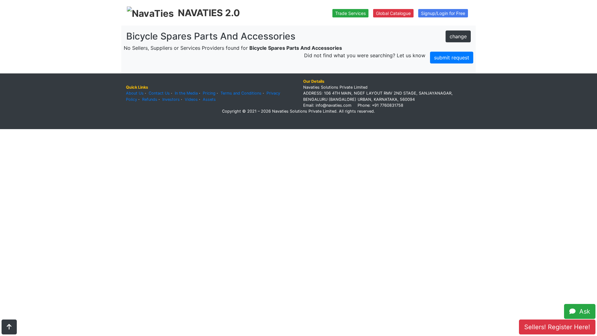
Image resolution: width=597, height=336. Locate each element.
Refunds (149, 99)
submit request (451, 57)
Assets (209, 99)
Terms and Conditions (240, 93)
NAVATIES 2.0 (209, 12)
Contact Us (159, 93)
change (458, 36)
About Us (135, 93)
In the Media (186, 93)
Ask (583, 311)
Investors (171, 99)
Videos (191, 99)
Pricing (209, 93)
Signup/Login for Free (443, 13)
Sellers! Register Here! (557, 327)
